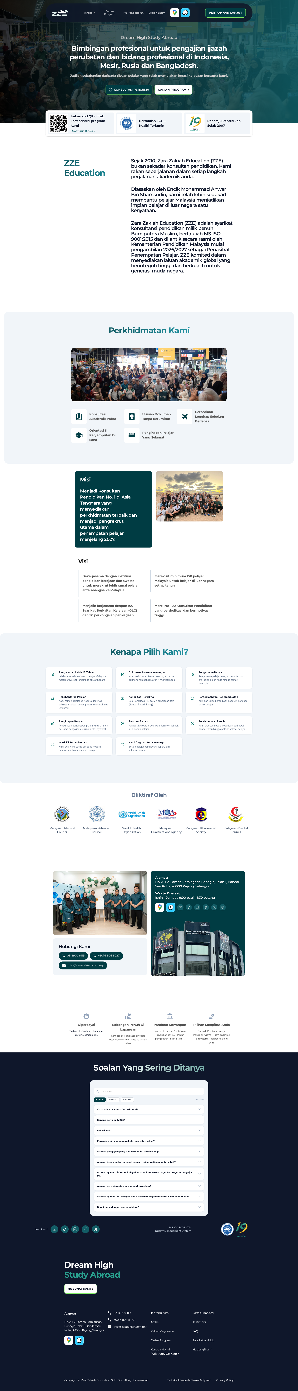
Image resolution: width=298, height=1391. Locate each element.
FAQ (195, 1331)
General (113, 1100)
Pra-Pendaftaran (133, 12)
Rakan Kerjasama (162, 1331)
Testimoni (199, 1322)
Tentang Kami (160, 1313)
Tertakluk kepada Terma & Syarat (189, 1380)
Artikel (155, 1322)
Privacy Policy (225, 1380)
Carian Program (109, 13)
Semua (99, 1100)
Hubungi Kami (202, 1349)
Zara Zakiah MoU (204, 1340)
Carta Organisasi (203, 1313)
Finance (127, 1100)
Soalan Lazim (157, 12)
